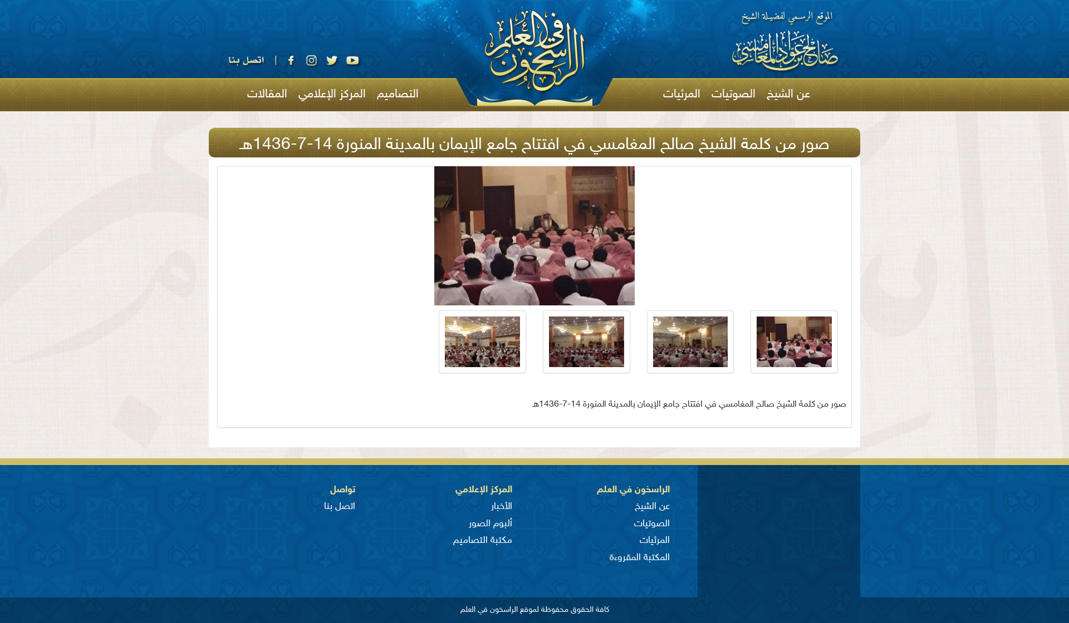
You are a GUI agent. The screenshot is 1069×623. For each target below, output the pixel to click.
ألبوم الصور (490, 524)
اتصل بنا (339, 506)
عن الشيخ (788, 95)
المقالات (267, 95)
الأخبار (501, 506)
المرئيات (681, 95)
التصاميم (398, 95)
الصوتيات (734, 95)
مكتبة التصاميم (482, 540)
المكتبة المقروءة (640, 557)
